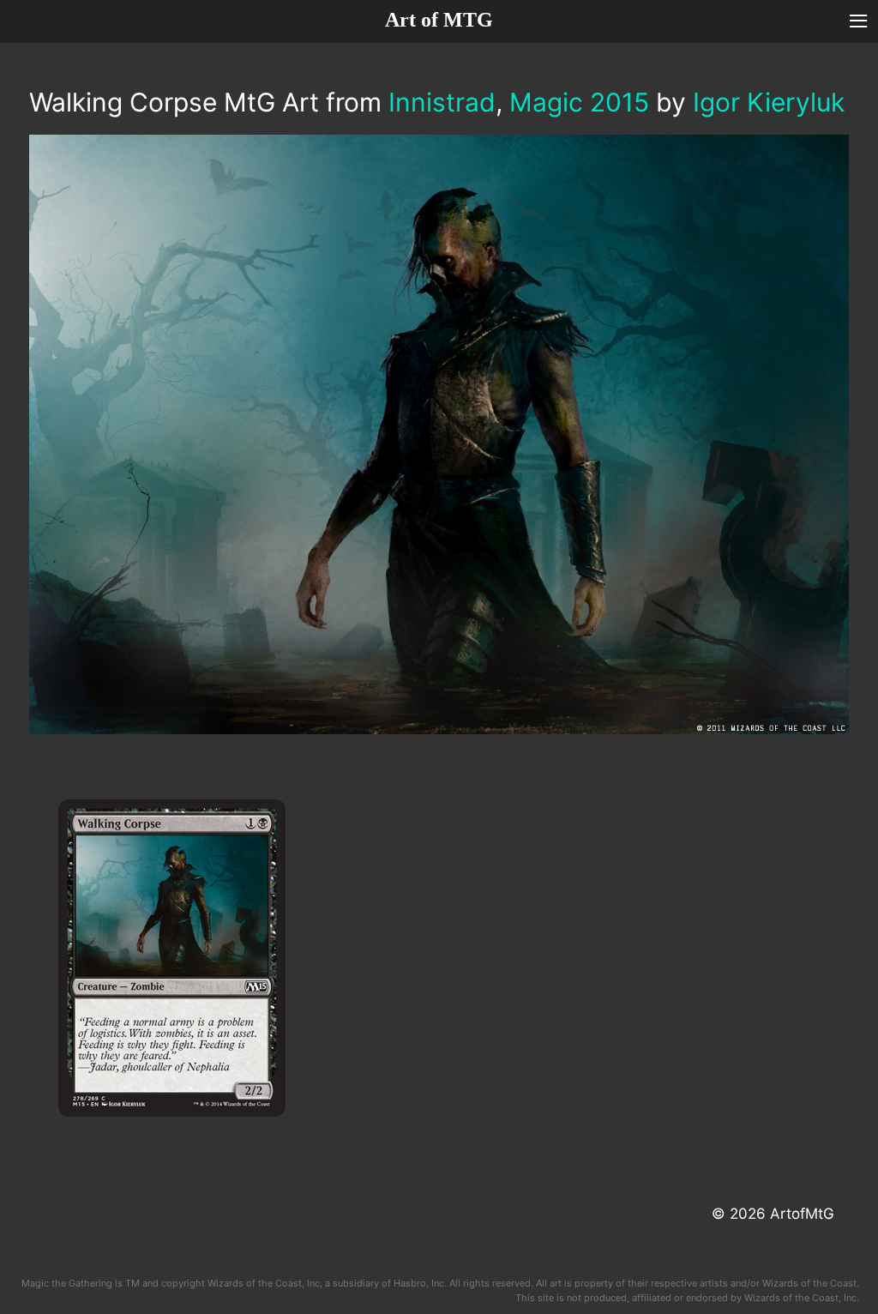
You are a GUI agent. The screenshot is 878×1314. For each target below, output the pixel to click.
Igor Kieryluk (769, 102)
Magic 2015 (579, 102)
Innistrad (442, 102)
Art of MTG (439, 20)
